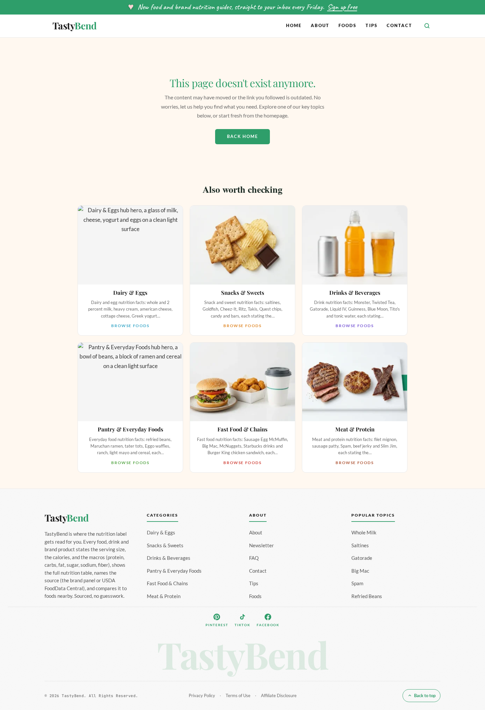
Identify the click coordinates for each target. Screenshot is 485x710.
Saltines (360, 545)
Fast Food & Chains (167, 583)
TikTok (242, 625)
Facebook (268, 625)
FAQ (254, 558)
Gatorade (361, 558)
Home (294, 25)
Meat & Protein (163, 596)
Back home (242, 136)
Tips (371, 25)
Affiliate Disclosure (279, 695)
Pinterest (217, 625)
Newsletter (261, 545)
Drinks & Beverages (168, 558)
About (320, 25)
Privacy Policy (202, 695)
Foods (347, 25)
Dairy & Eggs (161, 532)
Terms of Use (238, 695)
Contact (399, 25)
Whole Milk (363, 532)
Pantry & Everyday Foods (174, 571)
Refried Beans (366, 596)
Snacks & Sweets (165, 545)
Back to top (425, 695)
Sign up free (342, 7)
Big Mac (360, 571)
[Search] (427, 25)
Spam (357, 583)
